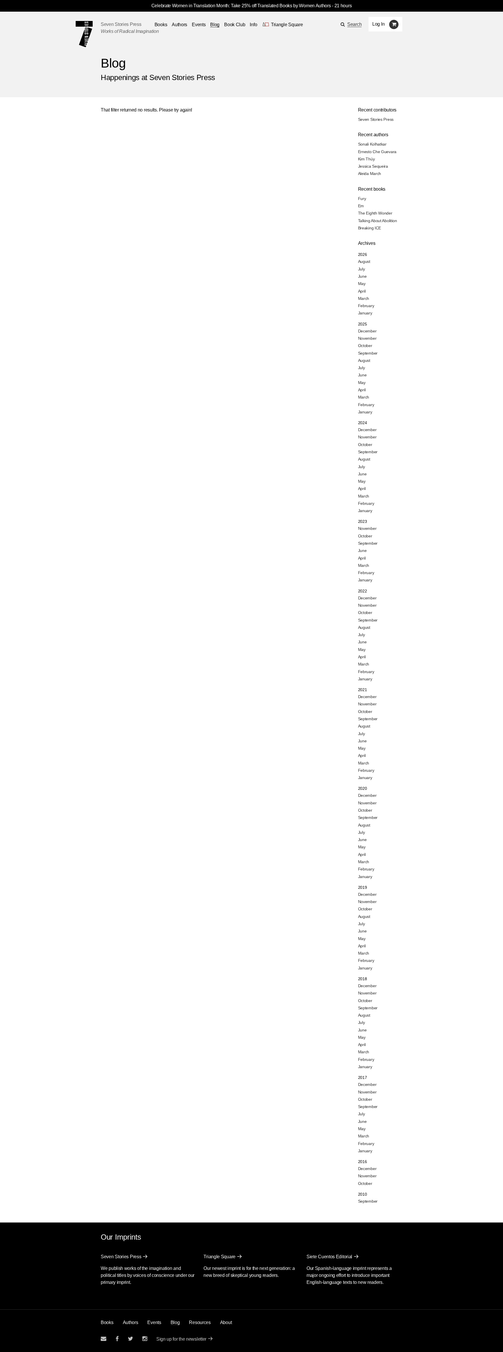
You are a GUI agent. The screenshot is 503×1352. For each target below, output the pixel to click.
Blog (214, 24)
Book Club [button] (234, 24)
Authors (179, 24)
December (367, 331)
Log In (378, 24)
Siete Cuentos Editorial (329, 1256)
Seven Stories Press (121, 24)
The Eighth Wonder (375, 213)
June (362, 276)
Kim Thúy (366, 159)
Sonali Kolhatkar (372, 144)
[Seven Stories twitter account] (130, 1339)
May (362, 283)
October (365, 345)
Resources (199, 1322)
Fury (362, 198)
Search (354, 24)
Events (199, 24)
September (368, 353)
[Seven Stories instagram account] (144, 1339)
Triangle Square (219, 1256)
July (361, 269)
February (366, 305)
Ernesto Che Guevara (377, 151)
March (363, 298)
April (362, 291)
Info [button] (253, 24)
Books (107, 1322)
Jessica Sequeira (373, 166)
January (365, 313)
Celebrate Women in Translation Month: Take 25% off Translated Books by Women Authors (241, 5)
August (364, 261)
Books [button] (161, 24)
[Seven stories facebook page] (117, 1339)
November (367, 338)
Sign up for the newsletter (181, 1339)
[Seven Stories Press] (84, 34)
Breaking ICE (369, 228)
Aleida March (369, 173)
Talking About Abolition (377, 220)
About (226, 1322)
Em (361, 205)
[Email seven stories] (103, 1339)
